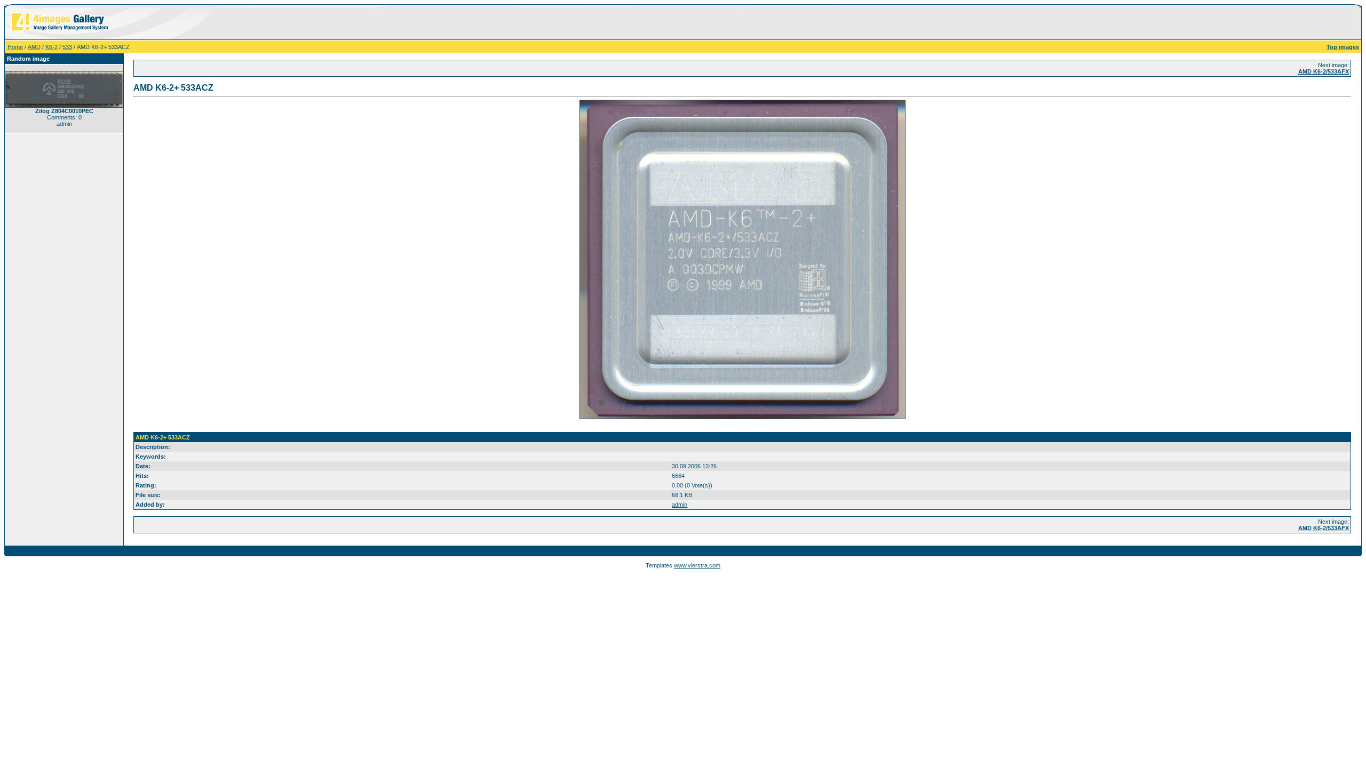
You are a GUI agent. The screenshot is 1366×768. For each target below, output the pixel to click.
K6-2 (51, 47)
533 (67, 47)
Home (15, 47)
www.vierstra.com (697, 565)
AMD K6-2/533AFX (1323, 71)
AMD (34, 47)
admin (679, 504)
